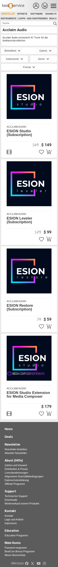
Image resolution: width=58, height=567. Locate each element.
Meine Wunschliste (15, 555)
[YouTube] (39, 563)
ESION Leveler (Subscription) (19, 220)
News (9, 429)
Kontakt (9, 515)
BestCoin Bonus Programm (20, 551)
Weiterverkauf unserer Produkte (22, 503)
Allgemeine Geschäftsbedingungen (24, 476)
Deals (52, 18)
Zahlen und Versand (16, 465)
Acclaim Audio (16, 126)
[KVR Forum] (17, 563)
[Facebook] (26, 563)
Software (36, 14)
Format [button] (27, 67)
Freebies (42, 18)
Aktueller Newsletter (16, 453)
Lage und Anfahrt (14, 519)
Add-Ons (32, 18)
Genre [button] (41, 59)
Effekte (22, 14)
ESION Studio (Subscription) (19, 133)
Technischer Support (16, 496)
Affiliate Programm (15, 484)
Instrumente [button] (12, 59)
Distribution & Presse (16, 469)
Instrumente (8, 18)
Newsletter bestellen (16, 449)
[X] (32, 563)
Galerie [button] (43, 50)
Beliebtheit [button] (10, 50)
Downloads (11, 500)
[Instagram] (44, 563)
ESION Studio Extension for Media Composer (28, 394)
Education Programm (16, 535)
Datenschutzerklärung (17, 480)
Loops (21, 18)
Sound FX (50, 14)
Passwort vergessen (16, 547)
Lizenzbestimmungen (16, 472)
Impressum (11, 523)
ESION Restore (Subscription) (20, 307)
